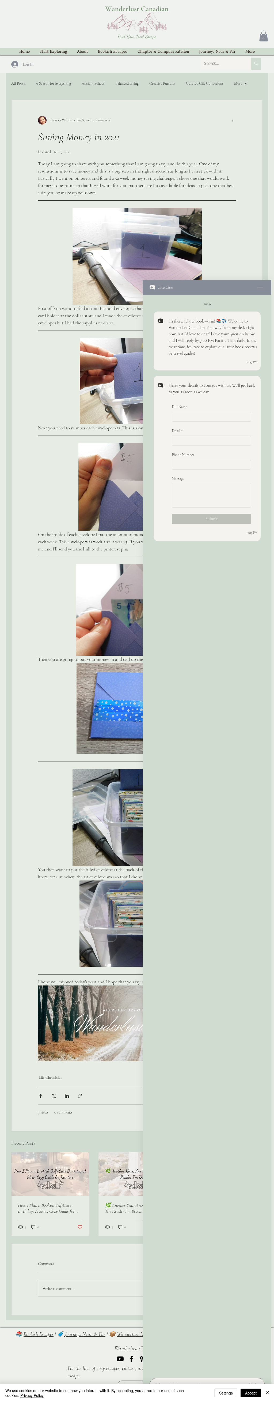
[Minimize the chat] (260, 287)
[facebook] (131, 1359)
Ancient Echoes (93, 83)
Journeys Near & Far (84, 1334)
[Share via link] (79, 1095)
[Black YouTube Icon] (120, 1359)
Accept (251, 1393)
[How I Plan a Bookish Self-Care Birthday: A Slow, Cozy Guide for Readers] (50, 1174)
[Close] (267, 1393)
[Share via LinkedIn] (66, 1095)
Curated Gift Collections (204, 83)
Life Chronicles (50, 1077)
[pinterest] (142, 1359)
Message (178, 478)
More (238, 83)
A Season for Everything (53, 83)
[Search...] (256, 64)
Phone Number (183, 454)
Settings (226, 1393)
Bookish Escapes (39, 1334)
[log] (207, 835)
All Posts (18, 83)
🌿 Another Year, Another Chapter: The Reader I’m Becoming (135, 1208)
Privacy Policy (32, 1395)
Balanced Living (127, 83)
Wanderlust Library (136, 1334)
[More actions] (233, 120)
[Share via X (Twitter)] (53, 1095)
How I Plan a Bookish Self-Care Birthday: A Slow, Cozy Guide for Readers (46, 1208)
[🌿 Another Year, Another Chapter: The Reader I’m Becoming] (137, 1174)
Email (177, 430)
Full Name (179, 406)
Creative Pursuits (162, 83)
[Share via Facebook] (40, 1095)
